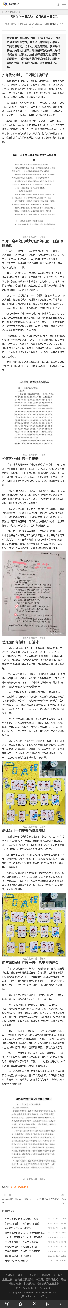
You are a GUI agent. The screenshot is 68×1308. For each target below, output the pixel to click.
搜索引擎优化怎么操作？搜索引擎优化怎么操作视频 (25, 1233)
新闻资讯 (15, 12)
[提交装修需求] (34, 1304)
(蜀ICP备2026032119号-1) (34, 1296)
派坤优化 (10, 1275)
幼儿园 (13, 1187)
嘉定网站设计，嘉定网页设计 (19, 1256)
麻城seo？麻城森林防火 (16, 1260)
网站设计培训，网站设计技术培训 (21, 1246)
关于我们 (58, 1275)
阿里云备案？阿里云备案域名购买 (21, 1219)
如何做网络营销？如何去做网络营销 (22, 1223)
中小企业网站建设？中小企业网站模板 (23, 1237)
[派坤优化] (11, 4)
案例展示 (22, 1275)
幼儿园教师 (23, 1187)
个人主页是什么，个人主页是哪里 (21, 1242)
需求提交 (46, 1275)
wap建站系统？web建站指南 (18, 1228)
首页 (4, 12)
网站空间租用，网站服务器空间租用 (22, 1251)
